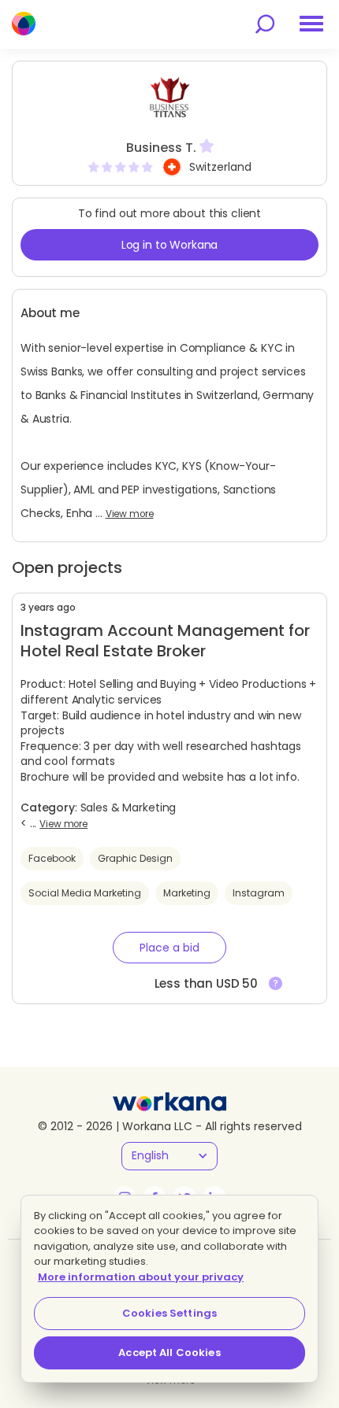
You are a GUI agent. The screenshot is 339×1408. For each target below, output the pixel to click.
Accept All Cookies (169, 1352)
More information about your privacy (141, 1276)
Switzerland (220, 167)
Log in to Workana (169, 245)
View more (130, 514)
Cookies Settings (169, 1313)
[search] (265, 24)
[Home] (23, 23)
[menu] (311, 23)
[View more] (275, 983)
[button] (169, 947)
